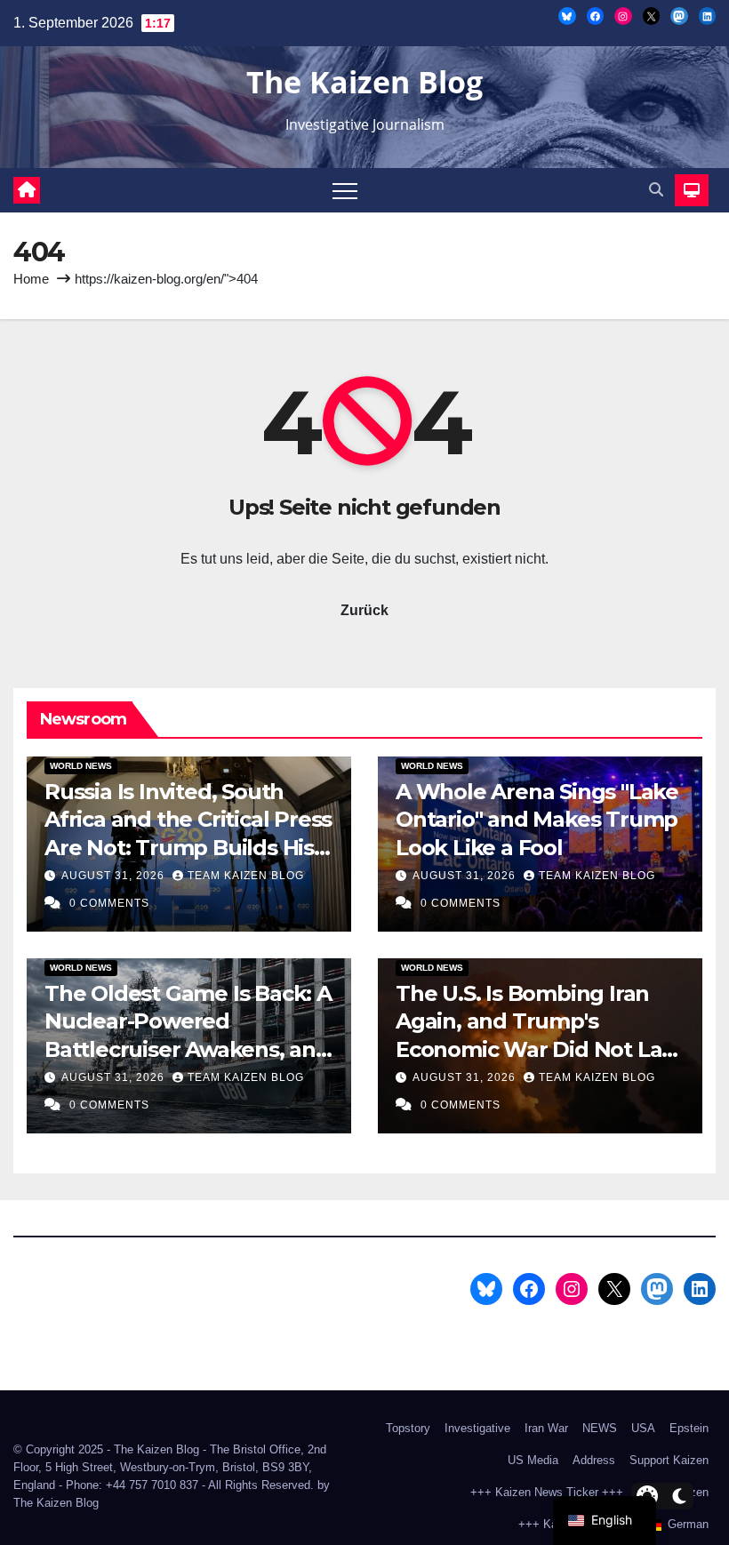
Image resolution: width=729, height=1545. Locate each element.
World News (81, 766)
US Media (533, 1460)
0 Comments (109, 903)
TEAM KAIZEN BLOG (246, 875)
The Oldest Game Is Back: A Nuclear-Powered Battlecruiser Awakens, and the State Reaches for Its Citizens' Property (188, 1049)
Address (594, 1460)
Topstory (408, 1428)
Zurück (364, 610)
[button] (656, 189)
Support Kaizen (669, 1460)
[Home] (26, 190)
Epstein (689, 1428)
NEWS (599, 1428)
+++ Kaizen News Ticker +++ (546, 1492)
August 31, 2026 (114, 875)
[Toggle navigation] (345, 190)
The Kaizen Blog (364, 81)
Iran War (546, 1428)
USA (643, 1428)
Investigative (477, 1428)
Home (31, 278)
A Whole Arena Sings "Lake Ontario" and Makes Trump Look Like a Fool (537, 819)
